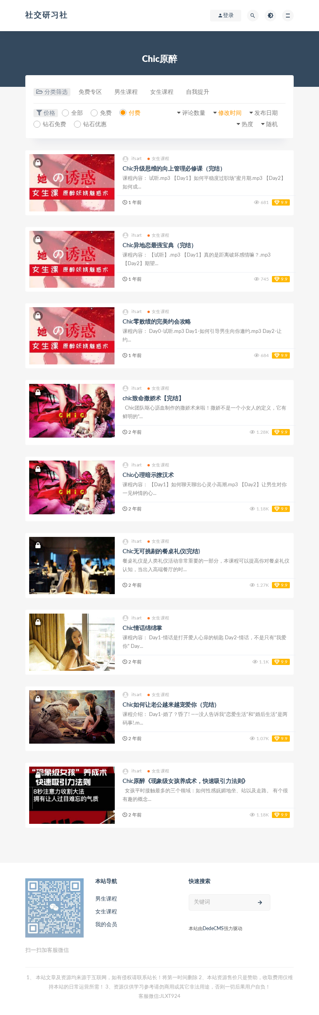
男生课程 (126, 92)
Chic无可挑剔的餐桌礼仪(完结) (161, 551)
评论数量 (193, 113)
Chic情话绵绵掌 (142, 628)
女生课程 (162, 92)
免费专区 (90, 92)
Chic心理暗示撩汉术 (148, 475)
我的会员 (106, 924)
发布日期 (266, 113)
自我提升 (197, 92)
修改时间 (230, 113)
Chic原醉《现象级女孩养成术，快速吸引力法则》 (186, 781)
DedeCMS (213, 928)
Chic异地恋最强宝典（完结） (160, 245)
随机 (272, 124)
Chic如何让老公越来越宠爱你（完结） (171, 705)
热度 (247, 124)
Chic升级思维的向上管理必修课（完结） (174, 169)
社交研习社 (46, 15)
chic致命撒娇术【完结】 (153, 398)
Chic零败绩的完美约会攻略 (157, 322)
